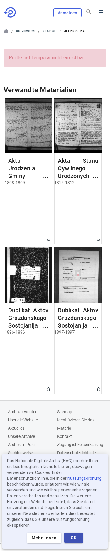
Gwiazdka (48, 239)
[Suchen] (89, 12)
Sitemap (64, 411)
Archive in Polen (22, 444)
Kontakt (64, 436)
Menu (100, 12)
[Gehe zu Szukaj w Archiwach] (11, 12)
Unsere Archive (21, 436)
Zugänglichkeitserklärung (80, 444)
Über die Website (23, 420)
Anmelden (67, 13)
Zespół (49, 31)
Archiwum (25, 31)
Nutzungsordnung (84, 478)
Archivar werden (23, 411)
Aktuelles (16, 428)
